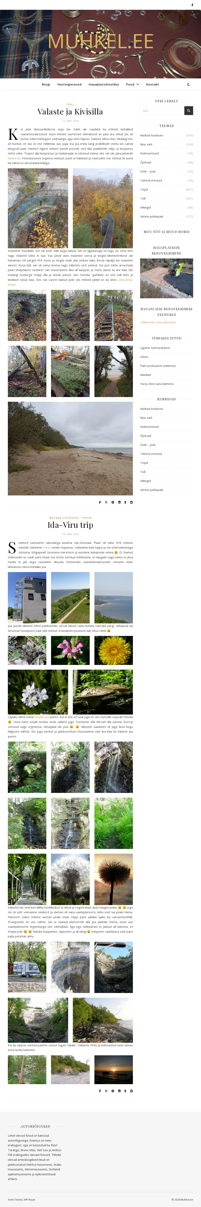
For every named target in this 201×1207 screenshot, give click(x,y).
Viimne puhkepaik (151, 216)
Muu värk (146, 144)
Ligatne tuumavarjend (155, 348)
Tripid (86, 518)
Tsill (70, 104)
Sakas (47, 547)
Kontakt (152, 84)
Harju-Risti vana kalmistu (157, 384)
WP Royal (29, 1199)
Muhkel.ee (100, 40)
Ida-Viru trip (70, 524)
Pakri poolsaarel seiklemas (158, 366)
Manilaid (145, 375)
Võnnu (144, 357)
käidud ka (14, 158)
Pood (130, 84)
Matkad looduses (64, 518)
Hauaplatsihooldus (104, 84)
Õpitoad (145, 162)
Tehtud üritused (151, 180)
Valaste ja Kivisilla (70, 111)
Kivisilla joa (41, 717)
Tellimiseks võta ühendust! (158, 322)
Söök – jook (147, 171)
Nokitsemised (149, 153)
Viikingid (145, 207)
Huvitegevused (70, 84)
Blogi (46, 84)
